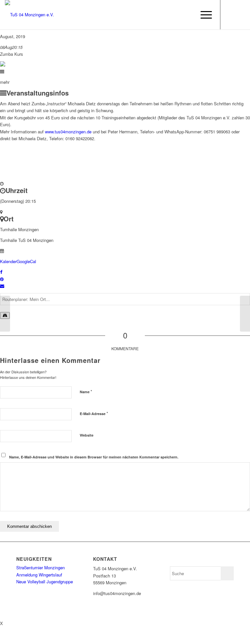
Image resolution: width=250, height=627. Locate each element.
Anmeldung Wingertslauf (39, 575)
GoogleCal (26, 261)
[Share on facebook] (1, 272)
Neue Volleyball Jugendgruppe (44, 581)
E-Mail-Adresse (94, 413)
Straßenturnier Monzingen (40, 567)
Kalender (8, 261)
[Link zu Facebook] (230, 15)
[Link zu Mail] (240, 15)
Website (86, 435)
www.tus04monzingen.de (68, 131)
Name (86, 391)
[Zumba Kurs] (5, 314)
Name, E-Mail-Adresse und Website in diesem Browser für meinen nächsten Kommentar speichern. (93, 457)
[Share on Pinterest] (2, 279)
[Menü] (203, 14)
